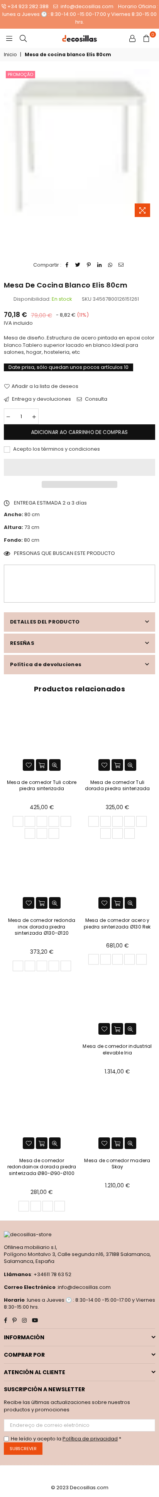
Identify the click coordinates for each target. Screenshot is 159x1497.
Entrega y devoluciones (41, 399)
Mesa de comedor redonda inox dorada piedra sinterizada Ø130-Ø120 (42, 927)
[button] (79, 467)
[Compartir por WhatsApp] (110, 265)
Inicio (10, 55)
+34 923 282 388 (28, 6)
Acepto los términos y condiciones (56, 449)
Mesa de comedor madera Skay (117, 1163)
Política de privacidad (90, 1438)
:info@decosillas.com (83, 1287)
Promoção (20, 74)
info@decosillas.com (86, 6)
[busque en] (23, 38)
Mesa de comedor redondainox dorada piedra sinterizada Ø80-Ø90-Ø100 (41, 1167)
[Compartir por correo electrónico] (121, 265)
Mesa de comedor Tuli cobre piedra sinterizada (41, 785)
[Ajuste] (132, 38)
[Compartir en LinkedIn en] (100, 265)
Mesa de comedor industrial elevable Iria (117, 1049)
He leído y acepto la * (66, 1438)
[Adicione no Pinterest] (89, 265)
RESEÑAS (22, 643)
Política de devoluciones (45, 664)
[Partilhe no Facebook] (67, 265)
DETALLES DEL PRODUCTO (45, 621)
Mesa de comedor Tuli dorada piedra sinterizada (117, 785)
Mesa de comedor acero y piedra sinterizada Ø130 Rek (117, 923)
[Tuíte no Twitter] (78, 265)
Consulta (95, 399)
